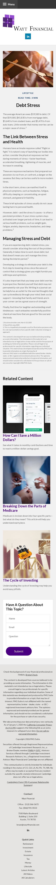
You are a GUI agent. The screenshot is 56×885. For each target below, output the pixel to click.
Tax (28, 859)
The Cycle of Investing (20, 580)
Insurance (28, 855)
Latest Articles (28, 870)
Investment (28, 847)
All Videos (28, 874)
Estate (28, 851)
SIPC (38, 750)
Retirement (28, 844)
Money (28, 862)
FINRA (31, 750)
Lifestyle (28, 866)
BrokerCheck (31, 675)
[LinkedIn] (28, 830)
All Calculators (28, 877)
